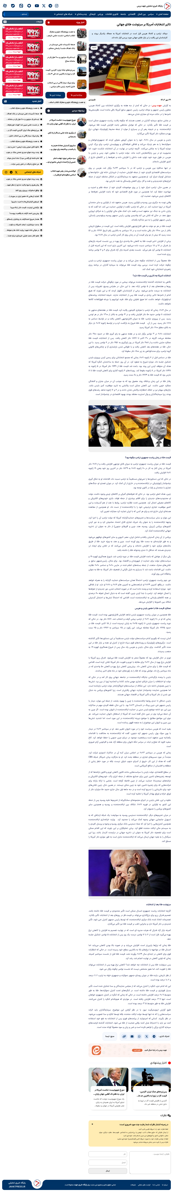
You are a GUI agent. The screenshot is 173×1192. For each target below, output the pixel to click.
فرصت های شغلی (144, 1185)
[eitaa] (21, 6)
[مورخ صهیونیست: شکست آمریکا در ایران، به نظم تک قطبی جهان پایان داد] (81, 122)
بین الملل (142, 14)
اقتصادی (131, 14)
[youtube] (37, 6)
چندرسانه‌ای (82, 14)
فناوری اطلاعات (111, 14)
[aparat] (4, 6)
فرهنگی (92, 14)
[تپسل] (3, 27)
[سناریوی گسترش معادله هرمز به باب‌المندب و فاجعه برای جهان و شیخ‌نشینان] (81, 147)
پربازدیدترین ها (76, 95)
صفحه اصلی (163, 14)
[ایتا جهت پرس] (130, 1050)
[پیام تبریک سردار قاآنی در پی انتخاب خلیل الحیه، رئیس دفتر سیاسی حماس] (81, 85)
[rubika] (29, 6)
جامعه (123, 14)
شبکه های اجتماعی (64, 14)
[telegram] (50, 6)
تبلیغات (133, 1185)
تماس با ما (156, 1185)
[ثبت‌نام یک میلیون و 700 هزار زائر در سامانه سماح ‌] (81, 59)
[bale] (13, 6)
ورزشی (100, 14)
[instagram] (56, 6)
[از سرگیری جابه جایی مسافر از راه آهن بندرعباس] (81, 135)
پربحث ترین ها (55, 95)
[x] (44, 6)
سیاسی (151, 14)
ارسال (108, 1171)
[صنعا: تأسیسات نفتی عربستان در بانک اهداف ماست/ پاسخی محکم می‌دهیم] (81, 46)
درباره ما (165, 1185)
